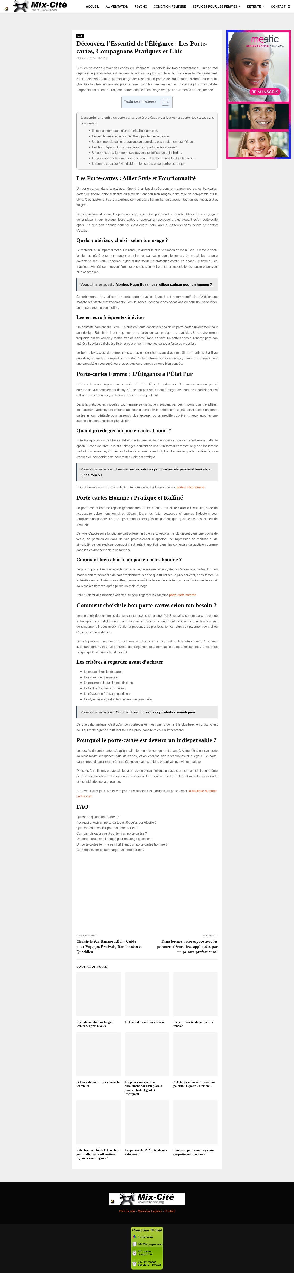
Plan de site (127, 1211)
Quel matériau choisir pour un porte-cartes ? (107, 828)
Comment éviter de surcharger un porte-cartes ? (110, 850)
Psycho (141, 6)
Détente (254, 6)
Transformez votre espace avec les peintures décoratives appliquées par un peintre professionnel (187, 946)
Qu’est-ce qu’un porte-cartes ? (97, 817)
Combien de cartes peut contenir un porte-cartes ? (111, 833)
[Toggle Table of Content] (163, 102)
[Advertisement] (147, 892)
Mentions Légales (150, 1211)
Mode (80, 36)
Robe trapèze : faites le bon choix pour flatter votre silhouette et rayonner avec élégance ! (98, 1153)
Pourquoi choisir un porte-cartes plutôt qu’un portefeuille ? (116, 822)
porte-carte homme (182, 595)
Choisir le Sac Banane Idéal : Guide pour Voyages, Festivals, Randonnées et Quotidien (109, 946)
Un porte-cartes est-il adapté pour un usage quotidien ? (114, 839)
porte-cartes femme (190, 487)
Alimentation (117, 6)
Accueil (92, 6)
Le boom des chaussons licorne (144, 1022)
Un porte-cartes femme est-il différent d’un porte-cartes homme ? (121, 844)
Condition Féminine (170, 6)
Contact (278, 6)
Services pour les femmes (214, 6)
